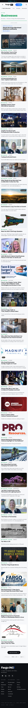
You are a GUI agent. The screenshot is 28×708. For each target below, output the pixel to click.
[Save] (3, 36)
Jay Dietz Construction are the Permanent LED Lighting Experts (11, 491)
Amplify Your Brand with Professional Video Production (10, 131)
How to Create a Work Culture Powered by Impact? (9, 415)
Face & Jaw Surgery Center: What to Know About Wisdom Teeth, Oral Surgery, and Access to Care (11, 284)
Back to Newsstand (6, 8)
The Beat (10, 684)
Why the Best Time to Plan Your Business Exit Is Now (9, 53)
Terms (18, 684)
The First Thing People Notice (10, 565)
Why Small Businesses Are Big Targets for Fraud (8, 363)
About (9, 689)
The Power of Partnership (8, 516)
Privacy (18, 682)
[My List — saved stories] (26, 4)
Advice (2, 691)
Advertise (10, 691)
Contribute (10, 693)
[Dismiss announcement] (26, 1)
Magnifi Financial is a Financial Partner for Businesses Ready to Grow (12, 616)
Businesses (3, 684)
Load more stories (13, 652)
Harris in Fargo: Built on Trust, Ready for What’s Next (9, 310)
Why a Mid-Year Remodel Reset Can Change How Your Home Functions (11, 336)
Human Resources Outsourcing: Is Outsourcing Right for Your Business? (12, 440)
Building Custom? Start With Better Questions (8, 105)
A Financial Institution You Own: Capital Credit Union (9, 79)
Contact (10, 696)
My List (9, 687)
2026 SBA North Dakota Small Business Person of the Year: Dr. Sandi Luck (12, 256)
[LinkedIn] (5, 675)
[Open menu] (2, 4)
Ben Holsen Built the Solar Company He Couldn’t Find (9, 465)
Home (14, 8)
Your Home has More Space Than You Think (7, 642)
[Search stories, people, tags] (23, 4)
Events (2, 693)
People (2, 689)
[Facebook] (2, 675)
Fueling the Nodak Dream (8, 157)
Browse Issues (11, 682)
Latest (2, 682)
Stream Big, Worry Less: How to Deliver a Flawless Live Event (10, 389)
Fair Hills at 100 (5, 541)
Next (22, 656)
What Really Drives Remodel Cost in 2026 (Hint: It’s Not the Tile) (11, 181)
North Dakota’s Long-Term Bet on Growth (13, 206)
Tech (2, 687)
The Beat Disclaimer (21, 689)
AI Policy (19, 687)
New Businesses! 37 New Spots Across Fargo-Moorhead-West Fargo (12, 590)
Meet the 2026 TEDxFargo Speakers (11, 231)
